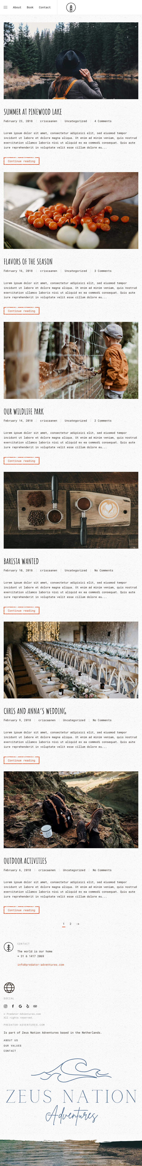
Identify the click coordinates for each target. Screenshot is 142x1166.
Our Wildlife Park (24, 411)
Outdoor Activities (25, 861)
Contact (45, 7)
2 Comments (102, 421)
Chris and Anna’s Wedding (35, 711)
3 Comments (102, 271)
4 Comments (102, 121)
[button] (5, 7)
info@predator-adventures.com (40, 964)
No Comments (103, 570)
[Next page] (78, 924)
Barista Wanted (21, 561)
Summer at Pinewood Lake (33, 112)
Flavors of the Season (28, 261)
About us (11, 1040)
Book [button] (30, 7)
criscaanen (48, 121)
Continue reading (21, 161)
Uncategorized (76, 121)
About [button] (17, 7)
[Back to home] (71, 7)
